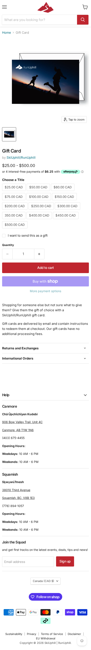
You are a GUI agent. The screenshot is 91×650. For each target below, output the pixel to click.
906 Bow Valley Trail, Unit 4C (22, 422)
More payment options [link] (45, 291)
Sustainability (13, 634)
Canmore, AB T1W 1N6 (18, 430)
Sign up (65, 561)
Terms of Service (52, 634)
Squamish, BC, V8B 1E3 (18, 498)
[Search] (82, 20)
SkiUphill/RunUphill (21, 158)
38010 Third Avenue (16, 490)
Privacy (31, 634)
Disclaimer (74, 634)
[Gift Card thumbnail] (9, 134)
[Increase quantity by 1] (39, 254)
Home (6, 32)
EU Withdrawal (45, 638)
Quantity (8, 245)
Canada (43, 581)
